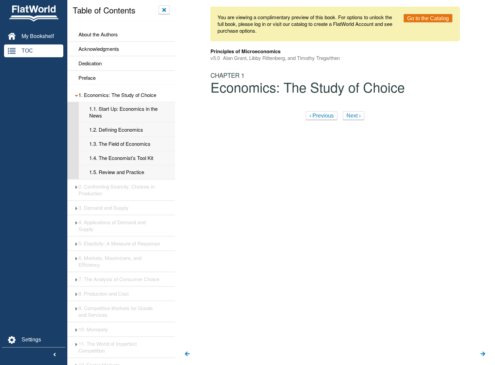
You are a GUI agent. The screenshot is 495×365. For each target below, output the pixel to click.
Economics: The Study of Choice (117, 95)
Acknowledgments (98, 48)
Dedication (90, 63)
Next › (353, 116)
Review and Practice (116, 172)
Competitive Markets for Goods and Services (115, 311)
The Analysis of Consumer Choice (118, 279)
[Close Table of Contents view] (164, 9)
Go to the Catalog (428, 18)
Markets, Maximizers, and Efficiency (109, 261)
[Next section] (483, 354)
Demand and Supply (103, 207)
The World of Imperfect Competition (107, 347)
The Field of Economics (120, 143)
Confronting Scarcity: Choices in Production (116, 190)
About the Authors (98, 34)
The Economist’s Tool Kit (121, 158)
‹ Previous (321, 116)
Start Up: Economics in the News (123, 112)
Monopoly (93, 329)
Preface (87, 77)
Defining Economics (116, 129)
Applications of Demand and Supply (111, 225)
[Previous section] (187, 354)
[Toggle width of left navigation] (54, 355)
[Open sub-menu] (76, 95)
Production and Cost (103, 293)
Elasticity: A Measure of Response (119, 243)
